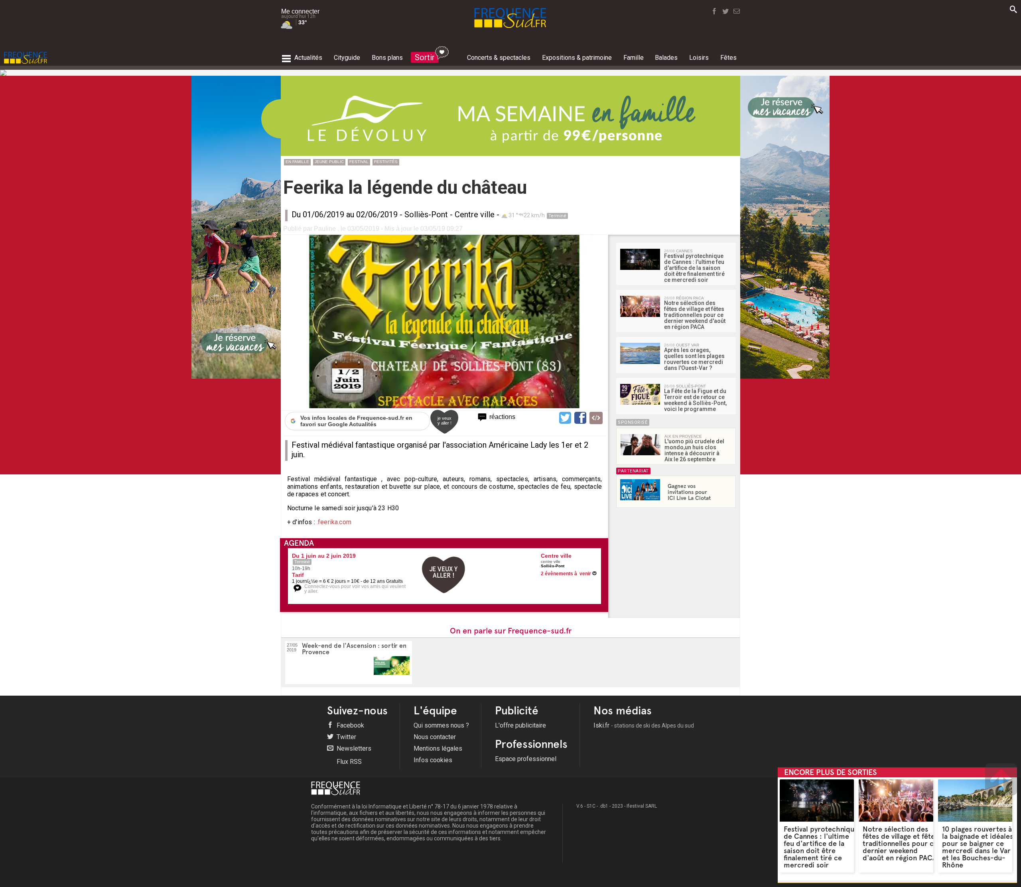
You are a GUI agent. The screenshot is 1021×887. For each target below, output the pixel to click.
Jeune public (329, 161)
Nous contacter (435, 737)
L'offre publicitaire (520, 725)
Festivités (386, 161)
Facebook (349, 725)
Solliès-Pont (426, 214)
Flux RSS (348, 761)
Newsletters (353, 748)
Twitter (345, 737)
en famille (297, 161)
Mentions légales (438, 748)
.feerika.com (333, 522)
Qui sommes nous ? (441, 725)
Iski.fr (643, 725)
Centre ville (475, 214)
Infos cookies (433, 760)
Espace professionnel (525, 759)
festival (359, 161)
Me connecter (300, 11)
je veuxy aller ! (444, 420)
